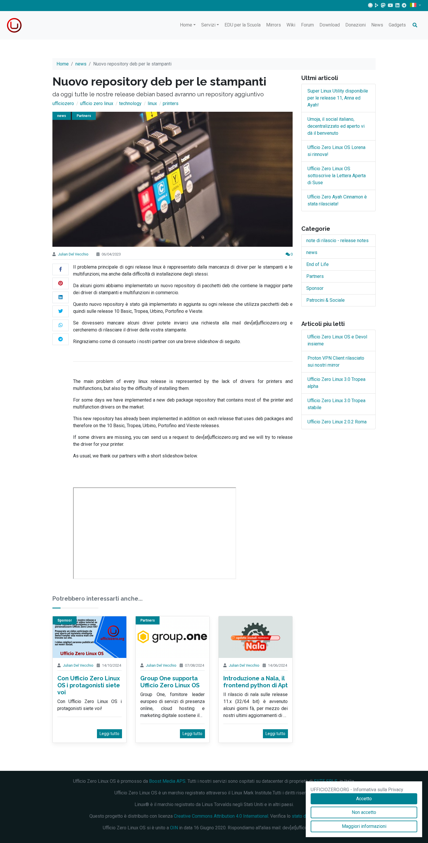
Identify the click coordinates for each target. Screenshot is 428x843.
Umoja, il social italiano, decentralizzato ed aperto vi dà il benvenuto (336, 126)
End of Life (317, 264)
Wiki (290, 25)
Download (329, 25)
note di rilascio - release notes (337, 240)
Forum (307, 25)
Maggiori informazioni (364, 826)
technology (130, 103)
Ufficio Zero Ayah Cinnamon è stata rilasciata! (337, 200)
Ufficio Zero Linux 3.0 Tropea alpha (336, 383)
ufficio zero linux (96, 103)
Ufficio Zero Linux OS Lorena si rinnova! (336, 151)
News (377, 25)
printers (170, 103)
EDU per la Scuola (242, 25)
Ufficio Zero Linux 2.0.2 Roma (337, 422)
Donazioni (355, 25)
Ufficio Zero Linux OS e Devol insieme (337, 340)
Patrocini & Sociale (325, 300)
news (80, 64)
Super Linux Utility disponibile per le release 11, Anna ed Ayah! (337, 98)
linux (152, 103)
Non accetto (364, 812)
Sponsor (64, 620)
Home (186, 25)
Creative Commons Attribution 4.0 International (221, 816)
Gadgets (397, 25)
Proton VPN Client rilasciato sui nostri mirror (335, 361)
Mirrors (273, 25)
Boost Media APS (167, 781)
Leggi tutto (109, 733)
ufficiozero (63, 103)
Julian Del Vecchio (73, 254)
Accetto (364, 798)
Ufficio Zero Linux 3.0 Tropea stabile (336, 404)
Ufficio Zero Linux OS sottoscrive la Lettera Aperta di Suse (336, 175)
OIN (174, 827)
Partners (84, 116)
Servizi (208, 25)
